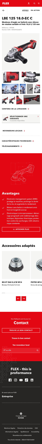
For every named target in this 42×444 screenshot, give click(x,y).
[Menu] (39, 3)
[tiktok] (26, 380)
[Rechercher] (37, 350)
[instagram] (15, 380)
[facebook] (10, 380)
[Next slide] (23, 298)
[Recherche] (34, 3)
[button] (15, 109)
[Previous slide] (18, 298)
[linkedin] (32, 380)
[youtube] (21, 380)
